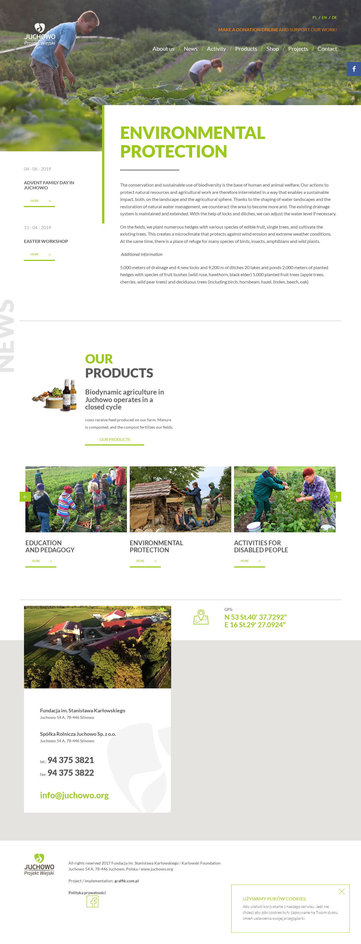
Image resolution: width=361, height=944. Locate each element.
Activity (216, 48)
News (191, 48)
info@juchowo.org (74, 795)
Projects (298, 48)
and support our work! (277, 29)
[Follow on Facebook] (354, 69)
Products (246, 48)
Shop (273, 48)
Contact (327, 48)
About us (164, 48)
